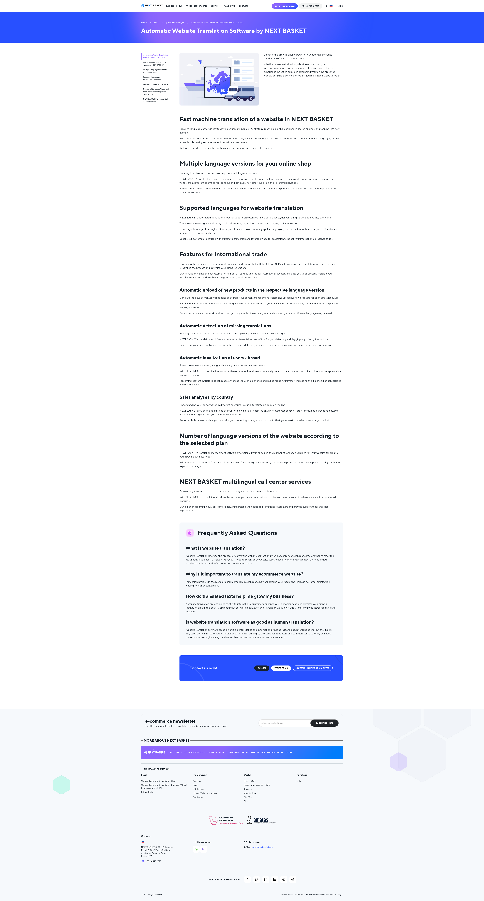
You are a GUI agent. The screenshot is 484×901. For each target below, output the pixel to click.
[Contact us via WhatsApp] (196, 849)
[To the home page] (152, 6)
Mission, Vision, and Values (205, 793)
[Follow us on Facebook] (247, 879)
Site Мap (248, 797)
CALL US (262, 668)
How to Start (249, 780)
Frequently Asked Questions (257, 785)
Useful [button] (211, 752)
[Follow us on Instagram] (265, 879)
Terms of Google (335, 894)
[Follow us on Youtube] (283, 879)
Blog (246, 801)
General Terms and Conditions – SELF (158, 780)
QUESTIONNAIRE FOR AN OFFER (312, 668)
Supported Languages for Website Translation (152, 78)
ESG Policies (198, 789)
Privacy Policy (147, 792)
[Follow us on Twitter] (256, 879)
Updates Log (250, 793)
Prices (189, 6)
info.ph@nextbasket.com (262, 847)
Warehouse (229, 6)
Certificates (198, 797)
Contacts (243, 6)
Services (215, 6)
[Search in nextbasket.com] (325, 6)
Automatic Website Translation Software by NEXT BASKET (155, 56)
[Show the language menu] (332, 6)
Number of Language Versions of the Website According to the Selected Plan (156, 92)
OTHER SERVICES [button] (194, 752)
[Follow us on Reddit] (292, 879)
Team (195, 785)
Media (298, 780)
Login (340, 6)
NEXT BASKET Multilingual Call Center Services (155, 100)
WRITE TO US (281, 668)
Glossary (248, 789)
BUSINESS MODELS (174, 6)
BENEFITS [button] (175, 752)
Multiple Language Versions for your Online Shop (155, 71)
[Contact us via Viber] (203, 849)
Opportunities (200, 6)
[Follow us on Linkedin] (274, 879)
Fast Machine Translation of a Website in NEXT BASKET (154, 63)
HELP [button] (221, 752)
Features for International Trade (155, 84)
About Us (197, 780)
